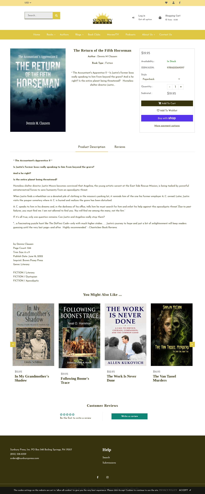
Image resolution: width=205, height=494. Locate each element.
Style (144, 75)
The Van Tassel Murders (164, 378)
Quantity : (147, 86)
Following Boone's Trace (75, 380)
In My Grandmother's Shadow (32, 378)
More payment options (167, 126)
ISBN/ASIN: (147, 68)
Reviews (120, 147)
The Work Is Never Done (121, 378)
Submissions (109, 463)
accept (185, 490)
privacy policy (168, 490)
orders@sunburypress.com (24, 458)
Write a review (129, 416)
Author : (92, 56)
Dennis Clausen (25, 244)
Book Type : (98, 63)
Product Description (91, 147)
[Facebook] (179, 3)
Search (106, 457)
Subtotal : (146, 93)
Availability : (148, 61)
